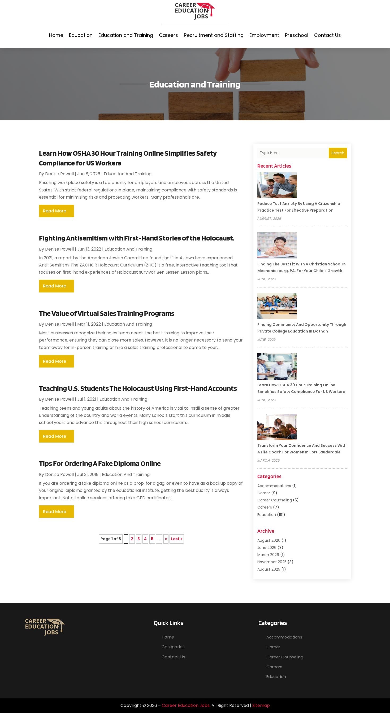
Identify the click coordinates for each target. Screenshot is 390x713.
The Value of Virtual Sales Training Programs (106, 313)
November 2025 (272, 562)
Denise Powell (59, 174)
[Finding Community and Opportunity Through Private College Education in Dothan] (277, 307)
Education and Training (125, 35)
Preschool (296, 35)
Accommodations (274, 485)
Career (263, 493)
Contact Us (327, 35)
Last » (176, 538)
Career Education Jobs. (186, 705)
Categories (173, 647)
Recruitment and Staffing (214, 35)
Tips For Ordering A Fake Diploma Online (100, 463)
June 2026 (266, 547)
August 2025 (268, 569)
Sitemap (261, 705)
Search (337, 153)
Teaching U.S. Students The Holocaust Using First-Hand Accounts (138, 388)
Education (81, 35)
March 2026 (268, 554)
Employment (264, 35)
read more (54, 211)
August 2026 (268, 540)
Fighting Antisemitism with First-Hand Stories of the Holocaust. (137, 237)
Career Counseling (274, 500)
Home (56, 35)
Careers (168, 35)
